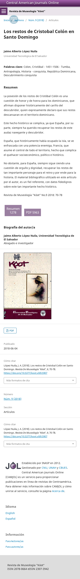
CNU (44, 467)
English (10, 513)
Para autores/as (14, 546)
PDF (11, 330)
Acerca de (58, 491)
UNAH (52, 467)
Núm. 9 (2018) (36, 20)
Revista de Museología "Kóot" (27, 11)
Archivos (19, 20)
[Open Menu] (3, 11)
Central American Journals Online (32, 2)
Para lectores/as (14, 541)
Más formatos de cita (18, 380)
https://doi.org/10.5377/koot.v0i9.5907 (25, 373)
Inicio (7, 20)
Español (10, 518)
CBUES (63, 467)
